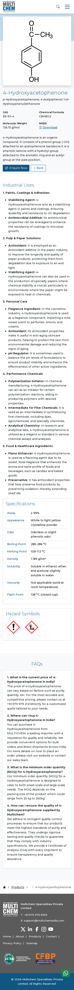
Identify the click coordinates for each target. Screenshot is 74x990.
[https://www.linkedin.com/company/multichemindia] (30, 929)
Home (7, 936)
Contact (51, 936)
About (20, 936)
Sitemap (31, 943)
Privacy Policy (12, 943)
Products (17, 887)
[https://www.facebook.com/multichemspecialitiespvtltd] (37, 929)
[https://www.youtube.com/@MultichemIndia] (50, 929)
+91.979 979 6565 (35, 914)
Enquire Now (18, 168)
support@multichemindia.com (44, 920)
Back (40, 168)
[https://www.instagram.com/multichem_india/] (43, 929)
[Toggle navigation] (67, 7)
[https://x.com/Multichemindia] (23, 929)
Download (50, 127)
